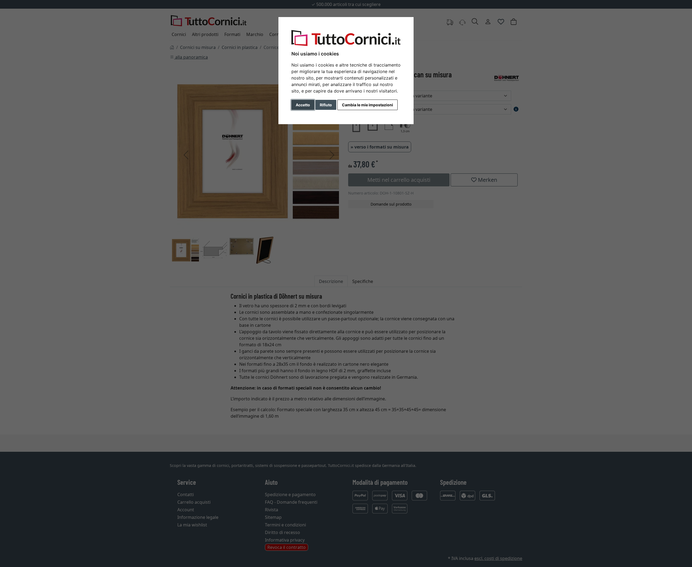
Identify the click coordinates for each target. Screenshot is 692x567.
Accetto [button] (303, 105)
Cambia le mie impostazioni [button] (367, 105)
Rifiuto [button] (326, 105)
